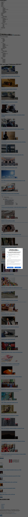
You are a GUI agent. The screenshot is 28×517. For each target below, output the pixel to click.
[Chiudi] (22, 249)
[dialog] (14, 258)
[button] (14, 258)
